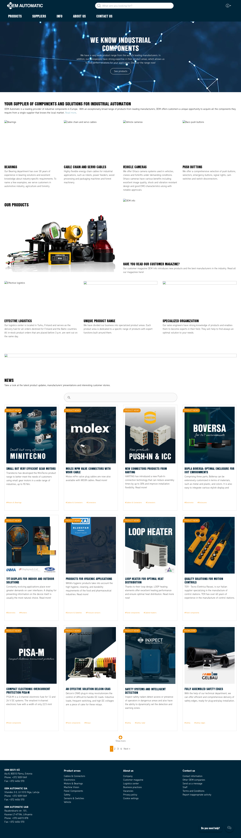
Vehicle (67, 802)
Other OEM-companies (194, 779)
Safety (67, 794)
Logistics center (131, 783)
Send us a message (192, 783)
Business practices (132, 787)
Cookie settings (130, 798)
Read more (70, 112)
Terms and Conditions (193, 790)
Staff (185, 787)
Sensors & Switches (74, 798)
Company (127, 776)
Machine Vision (71, 787)
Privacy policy (130, 794)
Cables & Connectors (74, 776)
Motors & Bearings (73, 783)
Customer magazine (133, 779)
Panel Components (73, 790)
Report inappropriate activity (197, 794)
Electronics (69, 779)
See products (120, 71)
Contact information (192, 776)
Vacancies (128, 790)
